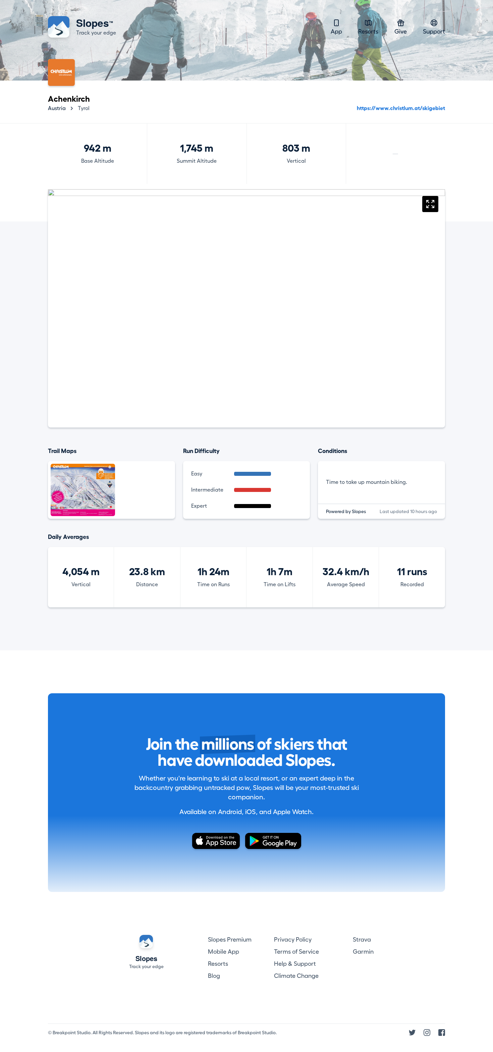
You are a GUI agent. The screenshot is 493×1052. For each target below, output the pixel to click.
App (336, 32)
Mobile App (223, 952)
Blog (214, 976)
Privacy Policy (293, 940)
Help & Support (295, 964)
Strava (362, 940)
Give (400, 32)
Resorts (368, 32)
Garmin (363, 952)
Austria (57, 108)
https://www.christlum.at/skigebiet (401, 108)
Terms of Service (296, 952)
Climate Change (296, 976)
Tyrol (84, 108)
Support (434, 32)
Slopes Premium (230, 940)
